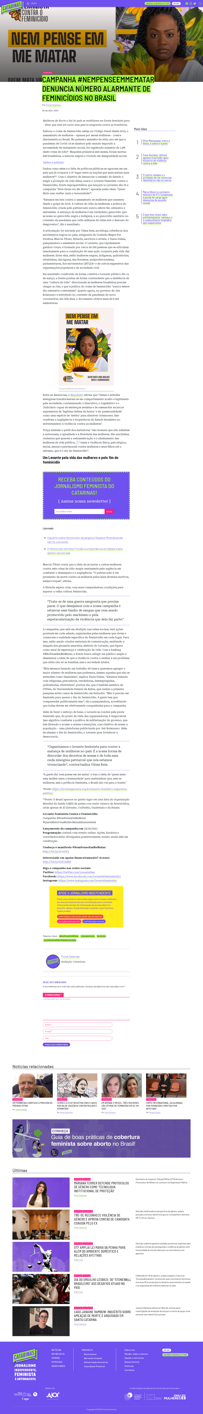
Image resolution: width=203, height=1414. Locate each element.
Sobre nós (130, 1350)
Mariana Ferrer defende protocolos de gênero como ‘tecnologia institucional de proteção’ (101, 1187)
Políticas (129, 1366)
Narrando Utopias (93, 1358)
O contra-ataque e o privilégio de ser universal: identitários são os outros (157, 177)
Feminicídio (47, 73)
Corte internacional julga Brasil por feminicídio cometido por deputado (164, 1105)
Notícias (78, 1179)
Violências (87, 1211)
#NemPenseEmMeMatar (69, 936)
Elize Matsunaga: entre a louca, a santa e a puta (156, 142)
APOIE (167, 1350)
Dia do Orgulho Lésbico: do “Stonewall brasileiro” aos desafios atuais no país (102, 1284)
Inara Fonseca (110, 1112)
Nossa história (132, 1362)
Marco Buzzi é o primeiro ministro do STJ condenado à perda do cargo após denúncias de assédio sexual (158, 197)
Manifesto (76, 395)
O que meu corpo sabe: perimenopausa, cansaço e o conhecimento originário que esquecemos (157, 218)
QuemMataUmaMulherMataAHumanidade (60, 940)
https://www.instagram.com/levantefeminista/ (88, 880)
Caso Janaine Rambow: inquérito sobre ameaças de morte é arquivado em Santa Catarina (102, 1316)
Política (86, 1179)
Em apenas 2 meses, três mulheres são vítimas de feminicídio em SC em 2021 (120, 1105)
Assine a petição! (53, 162)
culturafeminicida (87, 936)
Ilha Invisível (90, 1354)
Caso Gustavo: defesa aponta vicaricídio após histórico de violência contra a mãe (156, 159)
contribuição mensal (94, 921)
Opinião (56, 1358)
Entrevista (58, 1354)
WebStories (58, 1366)
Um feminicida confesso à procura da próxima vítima (32, 1104)
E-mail (48, 1031)
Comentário (53, 994)
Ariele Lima (78, 1260)
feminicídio (101, 936)
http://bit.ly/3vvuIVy (56, 851)
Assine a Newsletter (157, 3)
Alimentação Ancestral (96, 1362)
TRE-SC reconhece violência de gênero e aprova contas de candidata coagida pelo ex (102, 1219)
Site (47, 1038)
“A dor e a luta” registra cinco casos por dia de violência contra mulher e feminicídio (77, 1105)
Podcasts (87, 1350)
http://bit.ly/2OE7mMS (57, 861)
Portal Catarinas (53, 105)
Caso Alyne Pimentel (94, 1366)
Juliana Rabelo (21, 1109)
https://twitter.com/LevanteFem (75, 872)
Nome (48, 1024)
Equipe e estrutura (134, 1358)
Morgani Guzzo (154, 1112)
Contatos (129, 1370)
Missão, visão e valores (136, 1354)
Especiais (57, 1362)
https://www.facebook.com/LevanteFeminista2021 (89, 876)
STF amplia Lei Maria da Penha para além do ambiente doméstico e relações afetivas (100, 1251)
